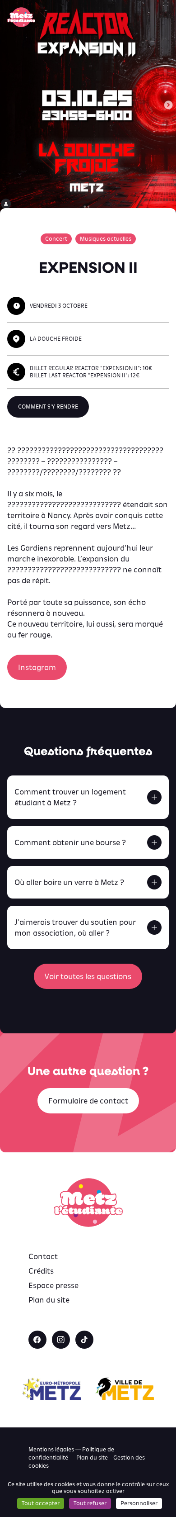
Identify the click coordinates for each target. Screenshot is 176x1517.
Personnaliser (138, 1503)
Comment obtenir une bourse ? (70, 842)
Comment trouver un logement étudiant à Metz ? (70, 797)
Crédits (41, 1270)
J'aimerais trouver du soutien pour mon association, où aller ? (75, 927)
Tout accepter (41, 1503)
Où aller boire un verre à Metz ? (69, 882)
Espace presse (53, 1285)
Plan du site (48, 1299)
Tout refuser (90, 1503)
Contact (43, 1256)
